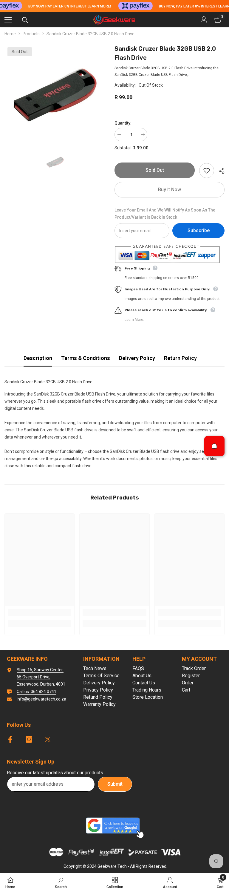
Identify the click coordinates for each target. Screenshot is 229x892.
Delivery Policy (137, 358)
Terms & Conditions (85, 358)
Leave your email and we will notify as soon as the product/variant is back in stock (164, 214)
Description (38, 358)
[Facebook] (10, 739)
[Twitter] (48, 739)
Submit (115, 784)
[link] (39, 612)
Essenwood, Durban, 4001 (41, 684)
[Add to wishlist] (206, 170)
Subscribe (199, 230)
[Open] (214, 446)
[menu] (8, 19)
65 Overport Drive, (33, 677)
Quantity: (122, 123)
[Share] (219, 171)
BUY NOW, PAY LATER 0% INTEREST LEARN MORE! (69, 6)
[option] (55, 94)
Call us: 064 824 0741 (36, 691)
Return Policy (180, 358)
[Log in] (204, 19)
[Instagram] (29, 739)
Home (10, 33)
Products (31, 33)
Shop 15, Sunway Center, (40, 669)
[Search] (25, 20)
